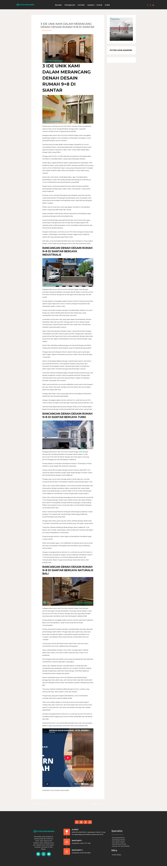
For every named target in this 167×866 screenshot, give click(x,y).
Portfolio (81, 5)
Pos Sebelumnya (38, 803)
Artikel (107, 5)
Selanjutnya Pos (97, 803)
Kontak (99, 5)
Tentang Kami (69, 5)
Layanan (90, 5)
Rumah (49, 30)
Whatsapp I (77, 841)
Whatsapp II (77, 850)
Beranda (58, 5)
